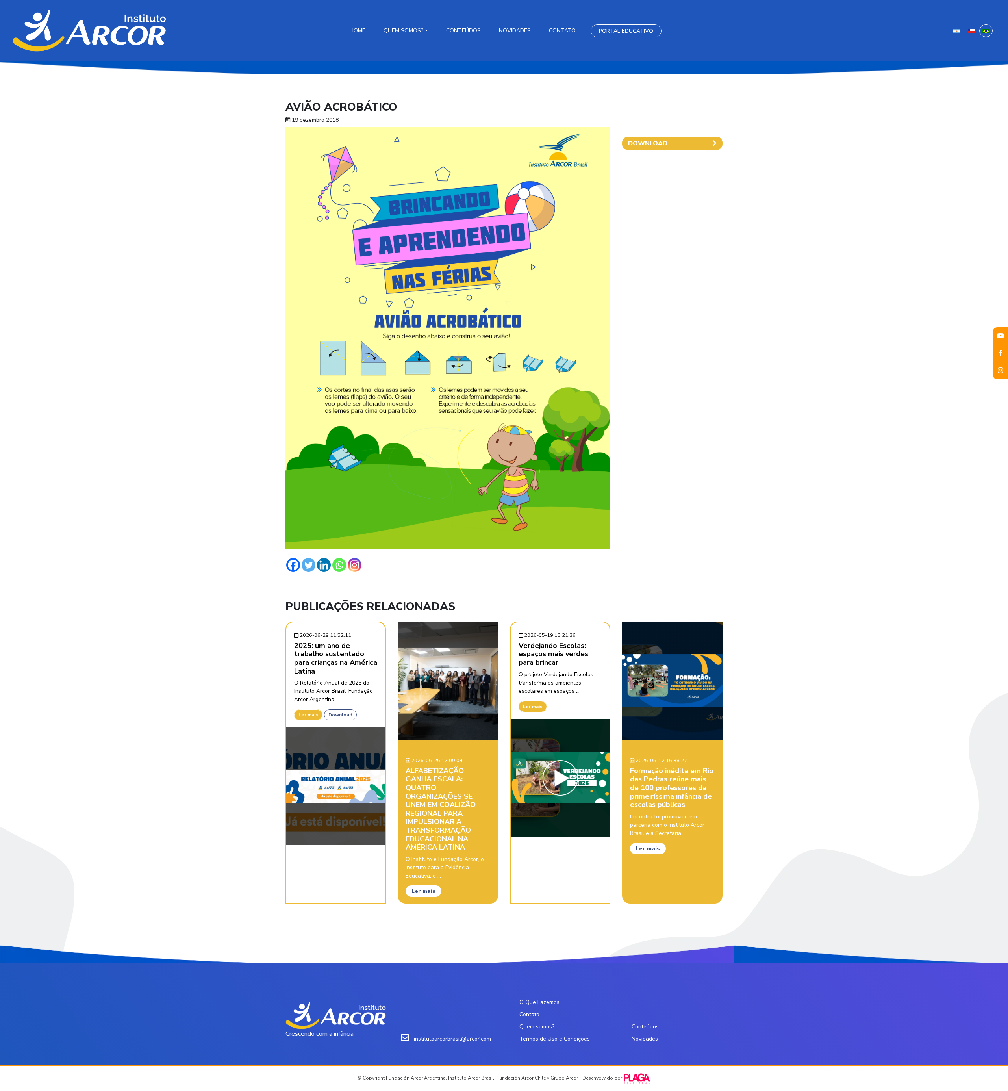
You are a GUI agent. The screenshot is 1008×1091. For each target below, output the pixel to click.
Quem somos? (403, 30)
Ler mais (308, 715)
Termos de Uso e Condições (554, 1039)
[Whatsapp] (339, 565)
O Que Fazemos (539, 1002)
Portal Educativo (626, 31)
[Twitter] (308, 565)
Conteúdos (463, 30)
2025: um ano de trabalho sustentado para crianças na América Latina (335, 658)
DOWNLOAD (647, 143)
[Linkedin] (324, 565)
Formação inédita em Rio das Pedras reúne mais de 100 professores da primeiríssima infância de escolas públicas (671, 787)
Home (357, 30)
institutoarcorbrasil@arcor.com (452, 1039)
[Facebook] (293, 565)
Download (340, 715)
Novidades (515, 30)
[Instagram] (354, 565)
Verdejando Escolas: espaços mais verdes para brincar (553, 654)
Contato (562, 30)
